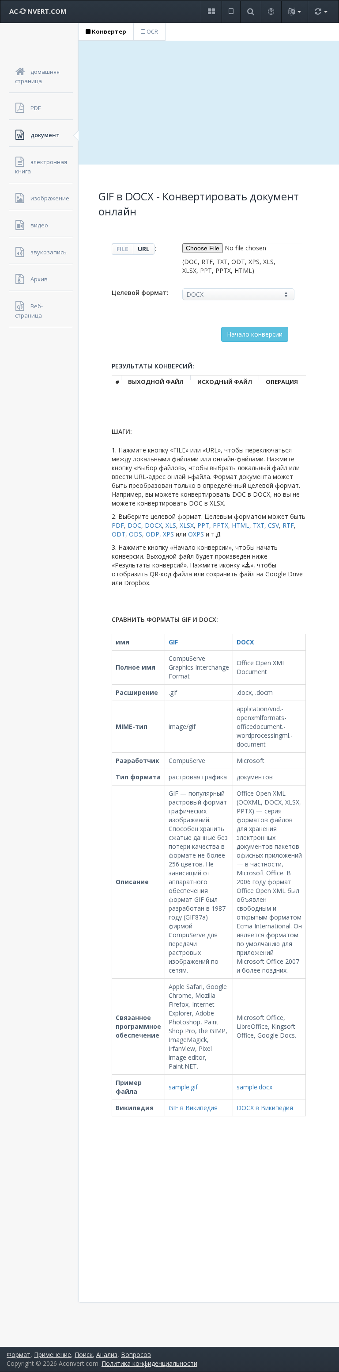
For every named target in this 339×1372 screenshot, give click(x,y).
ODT (118, 534)
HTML (240, 525)
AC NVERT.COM (38, 11)
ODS (135, 534)
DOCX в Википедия (265, 1108)
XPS (168, 534)
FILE (122, 249)
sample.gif (183, 1087)
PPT (203, 525)
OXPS (196, 534)
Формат (18, 1354)
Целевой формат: (140, 292)
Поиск (84, 1354)
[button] (211, 12)
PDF (118, 525)
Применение (52, 1354)
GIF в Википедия (193, 1108)
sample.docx (254, 1087)
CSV (273, 525)
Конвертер (108, 31)
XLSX (187, 525)
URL (144, 249)
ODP (152, 534)
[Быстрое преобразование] (321, 12)
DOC (134, 525)
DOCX (153, 525)
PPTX (220, 525)
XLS (171, 525)
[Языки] (294, 12)
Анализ (106, 1354)
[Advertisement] (209, 103)
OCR (151, 31)
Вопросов (136, 1354)
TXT (258, 525)
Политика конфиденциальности (149, 1363)
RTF (288, 525)
